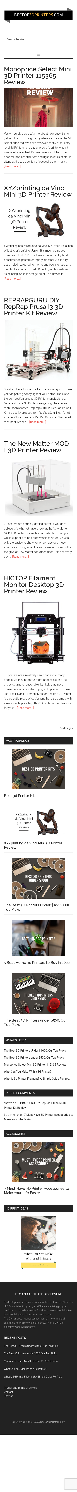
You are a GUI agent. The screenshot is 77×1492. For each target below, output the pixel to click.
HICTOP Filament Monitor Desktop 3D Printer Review (34, 584)
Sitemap (8, 1396)
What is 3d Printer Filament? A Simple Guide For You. (37, 1078)
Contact (8, 1391)
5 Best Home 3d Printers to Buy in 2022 (37, 962)
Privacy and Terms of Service (20, 1387)
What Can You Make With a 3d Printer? (27, 1071)
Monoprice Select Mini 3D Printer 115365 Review (38, 75)
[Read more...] (12, 166)
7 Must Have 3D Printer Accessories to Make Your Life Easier (36, 1190)
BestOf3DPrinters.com (38, 15)
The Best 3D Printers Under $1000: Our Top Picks (35, 1050)
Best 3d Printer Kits (20, 796)
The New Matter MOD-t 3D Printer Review (38, 447)
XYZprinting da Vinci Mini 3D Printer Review (38, 191)
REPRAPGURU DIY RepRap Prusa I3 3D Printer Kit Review (33, 306)
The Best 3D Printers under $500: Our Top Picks (34, 1057)
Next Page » (66, 728)
